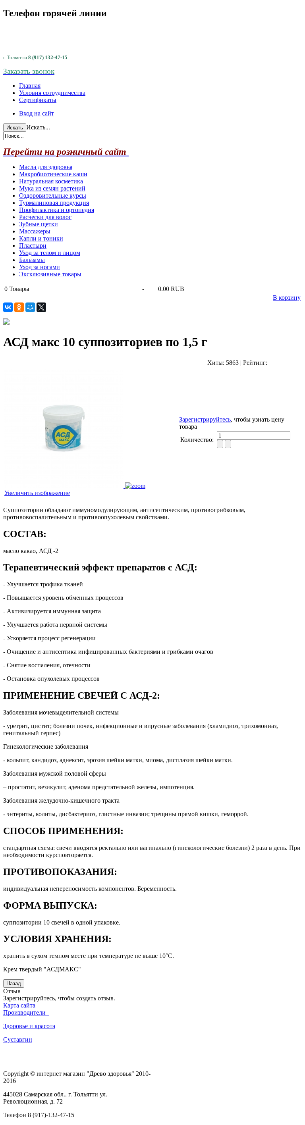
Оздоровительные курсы (52, 195)
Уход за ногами (39, 267)
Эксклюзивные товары (50, 274)
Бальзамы (32, 259)
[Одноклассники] (19, 307)
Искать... (38, 127)
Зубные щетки (38, 224)
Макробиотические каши (53, 174)
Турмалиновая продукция (54, 202)
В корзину (287, 297)
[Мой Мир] (30, 307)
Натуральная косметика (51, 181)
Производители (26, 1012)
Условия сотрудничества (52, 92)
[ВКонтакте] (8, 307)
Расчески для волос (45, 217)
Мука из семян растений (52, 188)
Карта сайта (19, 1005)
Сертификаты (37, 99)
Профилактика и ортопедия (56, 209)
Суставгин (17, 1039)
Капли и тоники (41, 238)
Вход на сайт (36, 113)
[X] (41, 307)
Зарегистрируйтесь (205, 419)
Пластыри (32, 245)
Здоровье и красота (29, 1026)
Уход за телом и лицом (49, 252)
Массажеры (34, 231)
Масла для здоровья (45, 167)
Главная (30, 85)
